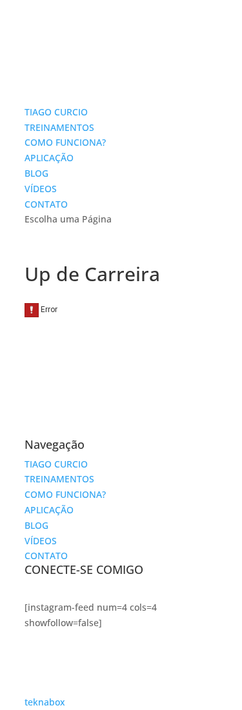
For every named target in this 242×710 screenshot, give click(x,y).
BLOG (36, 173)
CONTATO (46, 204)
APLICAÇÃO (49, 158)
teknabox (45, 702)
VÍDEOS (41, 188)
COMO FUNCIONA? (65, 142)
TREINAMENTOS (59, 127)
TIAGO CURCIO (56, 112)
